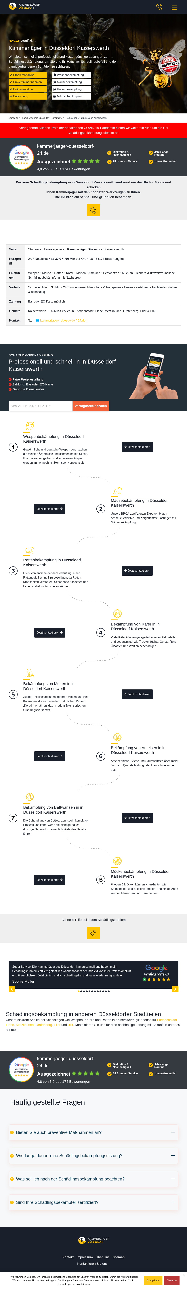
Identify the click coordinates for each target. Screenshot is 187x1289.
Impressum (85, 1257)
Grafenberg (43, 1025)
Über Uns (103, 1257)
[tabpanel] (93, 975)
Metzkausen (25, 1025)
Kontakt (68, 1257)
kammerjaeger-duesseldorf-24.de (62, 320)
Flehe (10, 1025)
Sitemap (118, 1257)
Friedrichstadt (167, 1020)
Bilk (70, 1025)
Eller (57, 1025)
